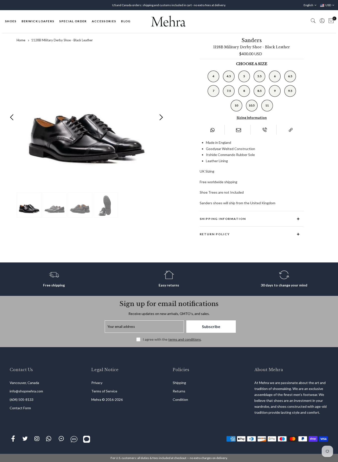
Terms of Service (104, 391)
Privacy (96, 383)
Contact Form (20, 408)
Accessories (104, 21)
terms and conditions (184, 339)
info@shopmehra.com (26, 391)
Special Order (73, 21)
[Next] (161, 117)
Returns (179, 391)
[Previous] (12, 117)
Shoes (11, 21)
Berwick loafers (38, 21)
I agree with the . (172, 339)
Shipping (179, 383)
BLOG (125, 21)
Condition (180, 399)
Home (21, 40)
